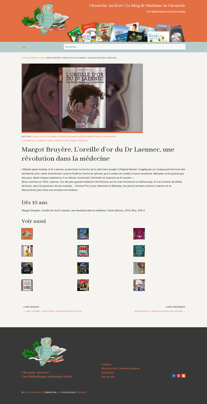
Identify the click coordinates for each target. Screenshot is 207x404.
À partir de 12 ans (60, 141)
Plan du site (108, 376)
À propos (106, 364)
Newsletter (107, 372)
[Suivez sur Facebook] (174, 376)
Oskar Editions (109, 136)
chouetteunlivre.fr (33, 392)
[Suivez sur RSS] (183, 376)
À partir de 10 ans (37, 58)
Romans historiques (78, 141)
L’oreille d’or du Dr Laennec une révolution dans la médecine (60, 136)
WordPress (81, 392)
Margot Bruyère (95, 136)
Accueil (25, 58)
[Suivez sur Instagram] (178, 376)
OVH (58, 392)
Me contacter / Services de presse (120, 368)
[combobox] (124, 47)
